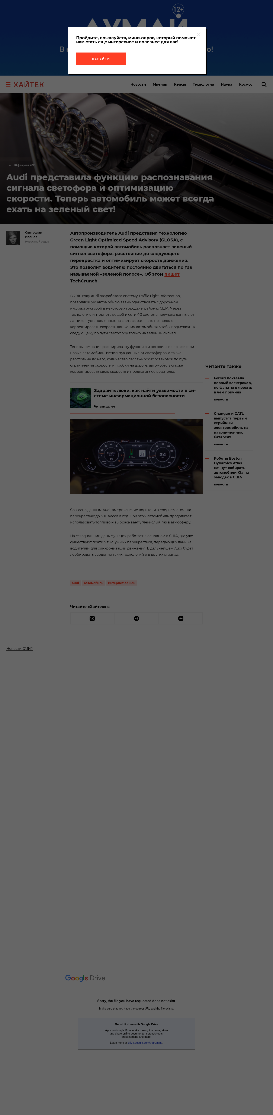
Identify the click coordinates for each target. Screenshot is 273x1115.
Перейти (101, 58)
